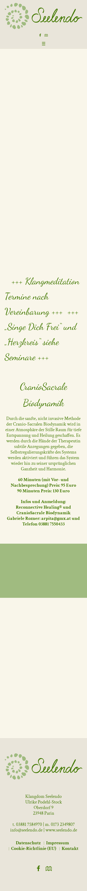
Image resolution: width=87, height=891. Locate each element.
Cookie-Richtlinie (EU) (33, 848)
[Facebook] (40, 35)
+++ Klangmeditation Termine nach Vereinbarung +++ (42, 296)
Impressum (57, 843)
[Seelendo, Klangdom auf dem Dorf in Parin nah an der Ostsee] (43, 16)
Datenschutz (28, 843)
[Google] (46, 35)
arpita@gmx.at (56, 518)
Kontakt (70, 848)
